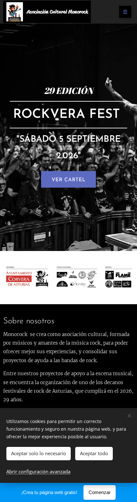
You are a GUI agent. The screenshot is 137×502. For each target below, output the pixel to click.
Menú (125, 12)
